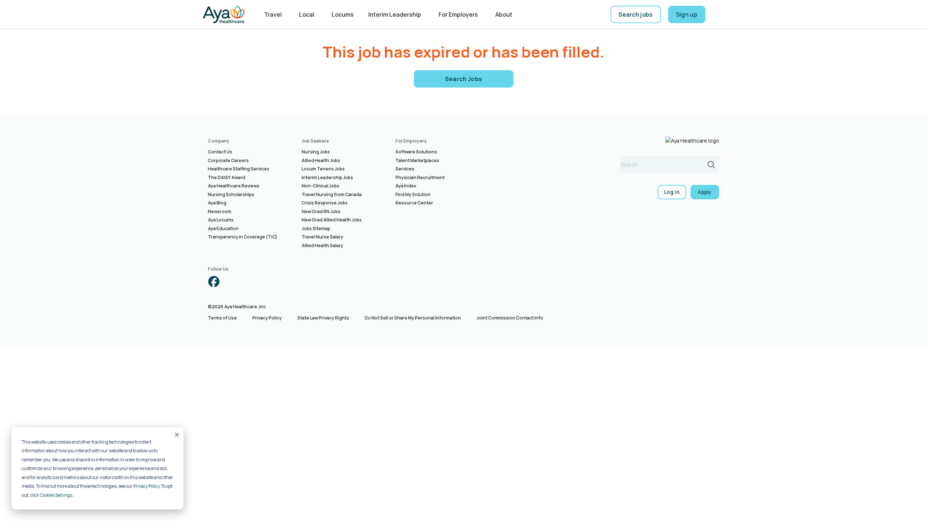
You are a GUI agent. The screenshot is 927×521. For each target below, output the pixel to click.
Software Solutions (416, 152)
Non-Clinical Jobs (320, 186)
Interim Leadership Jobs (327, 177)
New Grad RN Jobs (321, 211)
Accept (176, 434)
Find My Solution (413, 194)
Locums (343, 14)
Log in (672, 192)
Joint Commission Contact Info (510, 318)
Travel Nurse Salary (322, 237)
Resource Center (414, 203)
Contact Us (220, 152)
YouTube (274, 281)
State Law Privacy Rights (323, 318)
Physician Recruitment (420, 177)
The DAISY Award (226, 177)
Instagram (234, 281)
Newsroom (219, 211)
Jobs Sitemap (316, 228)
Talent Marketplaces (417, 160)
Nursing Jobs (316, 152)
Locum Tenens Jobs (323, 169)
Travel (273, 14)
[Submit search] (711, 164)
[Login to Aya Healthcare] (718, 14)
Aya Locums (221, 220)
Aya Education (223, 228)
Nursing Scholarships (231, 194)
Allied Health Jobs (321, 160)
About (503, 14)
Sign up (686, 14)
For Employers (458, 14)
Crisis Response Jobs (325, 203)
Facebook (213, 281)
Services (404, 169)
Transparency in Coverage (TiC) (242, 237)
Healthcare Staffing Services (238, 169)
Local (306, 14)
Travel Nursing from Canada (332, 194)
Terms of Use (222, 318)
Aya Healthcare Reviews (233, 186)
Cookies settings (56, 495)
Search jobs (635, 14)
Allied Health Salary (322, 245)
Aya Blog (217, 203)
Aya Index (405, 186)
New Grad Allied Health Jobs (332, 220)
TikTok (295, 281)
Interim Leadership (394, 14)
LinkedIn (254, 281)
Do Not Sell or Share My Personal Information (413, 318)
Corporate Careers (228, 160)
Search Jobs (463, 79)
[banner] (223, 14)
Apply (705, 192)
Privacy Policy (146, 486)
